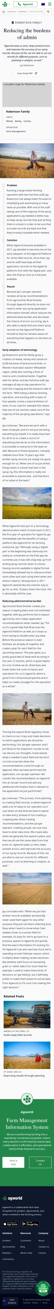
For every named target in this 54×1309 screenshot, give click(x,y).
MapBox (5, 1286)
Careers (42, 1252)
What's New (26, 1252)
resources (11, 11)
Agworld (28, 4)
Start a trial (13, 1162)
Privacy (35, 1302)
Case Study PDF (25, 73)
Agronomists (8, 1246)
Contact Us (40, 1162)
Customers (25, 1240)
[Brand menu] (6, 4)
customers (22, 11)
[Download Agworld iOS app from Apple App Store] (10, 1224)
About (41, 1240)
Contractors (8, 1259)
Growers (6, 1240)
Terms (45, 1302)
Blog (22, 1246)
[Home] (3, 11)
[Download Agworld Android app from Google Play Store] (30, 1224)
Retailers (6, 1252)
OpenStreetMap (28, 1283)
